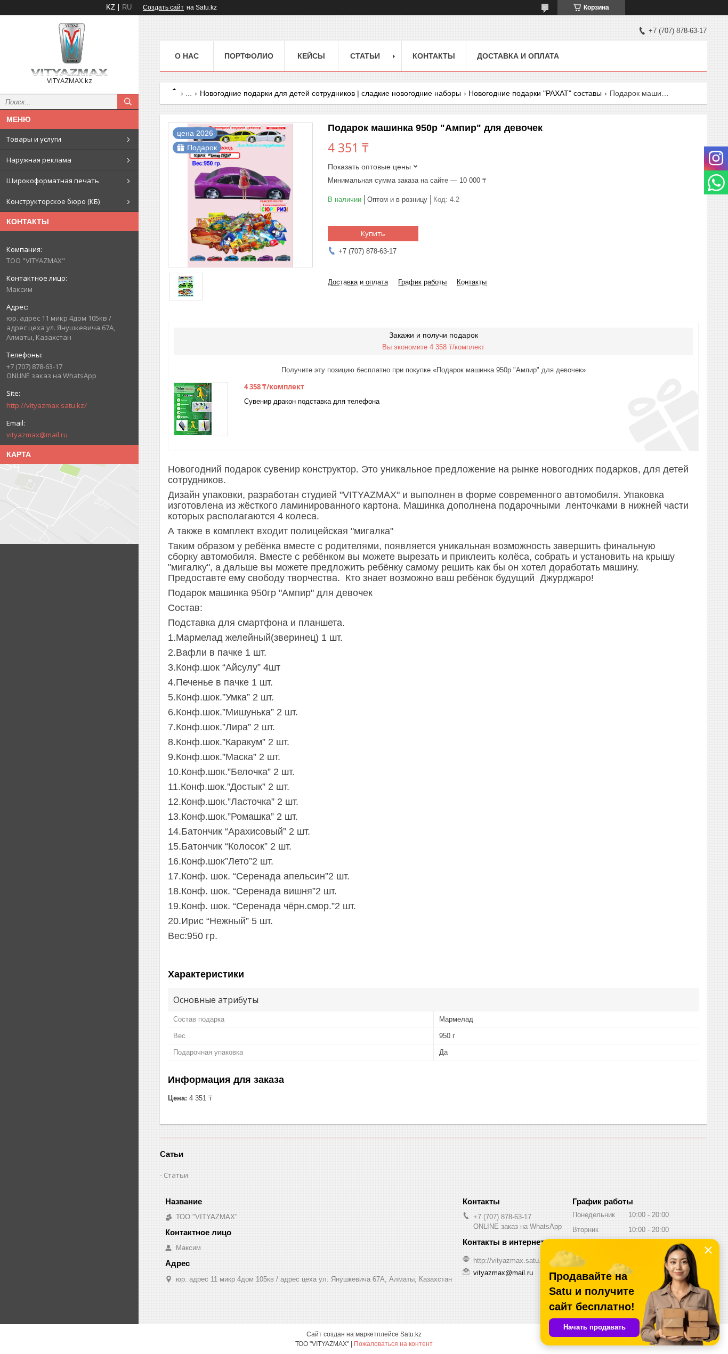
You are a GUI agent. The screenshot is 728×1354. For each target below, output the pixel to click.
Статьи (365, 56)
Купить (373, 233)
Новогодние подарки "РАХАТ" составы (535, 93)
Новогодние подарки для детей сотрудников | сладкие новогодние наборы (330, 93)
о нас (187, 56)
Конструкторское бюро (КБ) (53, 201)
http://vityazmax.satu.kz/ (46, 405)
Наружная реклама (38, 160)
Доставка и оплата (518, 56)
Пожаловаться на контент (393, 1344)
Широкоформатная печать (52, 180)
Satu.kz (411, 1334)
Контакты (433, 56)
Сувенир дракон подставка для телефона (311, 401)
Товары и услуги (33, 139)
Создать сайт (163, 7)
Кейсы (311, 56)
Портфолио (248, 56)
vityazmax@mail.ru (37, 434)
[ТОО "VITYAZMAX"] (69, 49)
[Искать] (128, 102)
